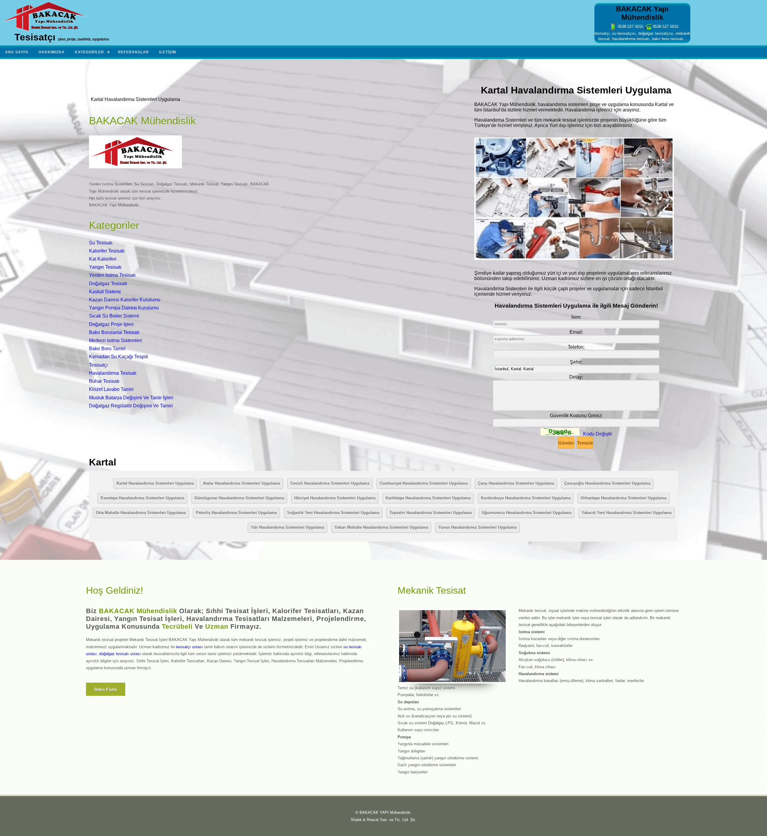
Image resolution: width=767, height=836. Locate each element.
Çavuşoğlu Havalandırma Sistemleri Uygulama (607, 483)
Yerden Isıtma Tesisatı (112, 275)
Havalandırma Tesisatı (112, 373)
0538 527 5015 (630, 26)
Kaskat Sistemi (105, 291)
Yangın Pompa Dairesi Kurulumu (124, 307)
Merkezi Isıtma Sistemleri (115, 340)
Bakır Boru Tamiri (107, 348)
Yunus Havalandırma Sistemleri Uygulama (477, 527)
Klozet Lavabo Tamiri (111, 389)
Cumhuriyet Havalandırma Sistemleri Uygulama (424, 483)
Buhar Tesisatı (104, 381)
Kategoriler (89, 52)
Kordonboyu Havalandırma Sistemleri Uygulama (525, 498)
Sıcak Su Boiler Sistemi (114, 315)
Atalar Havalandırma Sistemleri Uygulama (241, 483)
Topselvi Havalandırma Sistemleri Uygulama (430, 512)
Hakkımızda (52, 52)
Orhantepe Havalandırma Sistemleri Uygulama (623, 498)
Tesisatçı (98, 365)
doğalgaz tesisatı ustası (120, 653)
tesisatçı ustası (189, 647)
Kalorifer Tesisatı (106, 250)
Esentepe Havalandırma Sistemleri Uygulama (142, 498)
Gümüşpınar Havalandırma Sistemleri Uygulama (239, 498)
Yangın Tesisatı (105, 267)
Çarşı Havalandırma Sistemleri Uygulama (516, 483)
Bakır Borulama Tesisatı (114, 332)
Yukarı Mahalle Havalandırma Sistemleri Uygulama (381, 527)
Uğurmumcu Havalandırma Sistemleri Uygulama (526, 512)
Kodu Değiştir (597, 433)
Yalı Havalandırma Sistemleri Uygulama (287, 527)
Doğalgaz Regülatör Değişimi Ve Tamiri (131, 405)
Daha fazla (105, 689)
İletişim (167, 52)
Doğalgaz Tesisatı (108, 283)
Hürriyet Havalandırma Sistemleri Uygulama (334, 498)
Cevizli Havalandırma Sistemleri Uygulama (329, 483)
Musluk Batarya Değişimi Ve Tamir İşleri (131, 397)
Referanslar (133, 52)
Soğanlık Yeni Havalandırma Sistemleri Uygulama (333, 512)
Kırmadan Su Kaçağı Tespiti (118, 356)
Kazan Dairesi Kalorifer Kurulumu (124, 299)
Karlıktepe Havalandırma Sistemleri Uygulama (428, 498)
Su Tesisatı (100, 242)
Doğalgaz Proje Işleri (111, 324)
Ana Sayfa (16, 52)
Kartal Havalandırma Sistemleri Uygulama (155, 483)
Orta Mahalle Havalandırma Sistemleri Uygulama (141, 512)
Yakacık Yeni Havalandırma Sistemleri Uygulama (626, 512)
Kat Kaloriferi (103, 258)
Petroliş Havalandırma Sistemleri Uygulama (236, 512)
